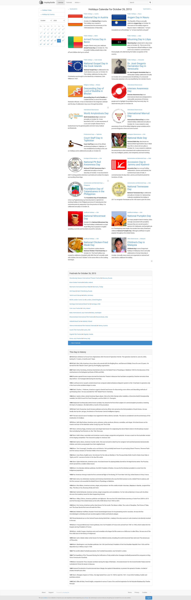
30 (48, 44)
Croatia (91, 334)
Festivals (69, 2)
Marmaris (95, 287)
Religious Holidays (89, 85)
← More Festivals (75, 343)
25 (55, 40)
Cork (83, 308)
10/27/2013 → (147, 9)
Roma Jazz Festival (76, 338)
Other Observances (132, 238)
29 (45, 44)
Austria (105, 325)
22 (45, 40)
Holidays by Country (48, 14)
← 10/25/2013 (72, 9)
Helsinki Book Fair (75, 321)
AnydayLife (66, 592)
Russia (110, 278)
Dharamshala (100, 317)
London (89, 299)
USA (89, 330)
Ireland (90, 282)
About (44, 592)
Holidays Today (47, 10)
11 (55, 33)
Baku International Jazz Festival (79, 312)
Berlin (85, 295)
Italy (88, 338)
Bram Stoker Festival (76, 282)
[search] (150, 2)
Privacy (137, 592)
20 (63, 36)
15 (45, 36)
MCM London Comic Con (77, 299)
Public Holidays (88, 14)
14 (41, 36)
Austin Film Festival (75, 330)
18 (55, 36)
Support (51, 592)
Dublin (86, 282)
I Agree (149, 598)
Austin (85, 330)
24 (52, 40)
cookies (45, 598)
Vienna (100, 325)
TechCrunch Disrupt (76, 295)
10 (52, 33)
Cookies (144, 592)
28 (41, 44)
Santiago (94, 304)
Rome (85, 338)
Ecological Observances (134, 134)
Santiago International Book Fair (80, 304)
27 (63, 40)
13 (63, 33)
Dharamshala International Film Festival (82, 317)
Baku (92, 312)
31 (52, 44)
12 (59, 33)
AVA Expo (72, 291)
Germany (90, 295)
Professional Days (89, 134)
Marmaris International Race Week (80, 287)
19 (59, 36)
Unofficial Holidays (89, 212)
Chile (98, 304)
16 (48, 36)
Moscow (104, 278)
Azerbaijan (98, 312)
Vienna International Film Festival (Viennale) (83, 325)
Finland (90, 321)
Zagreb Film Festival (76, 334)
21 (41, 40)
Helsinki (84, 321)
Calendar (60, 2)
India (106, 317)
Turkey (101, 287)
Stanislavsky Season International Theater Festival (85, 278)
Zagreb (86, 334)
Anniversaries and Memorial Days (136, 158)
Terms (130, 592)
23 (48, 40)
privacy (86, 598)
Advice (77, 2)
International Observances (134, 85)
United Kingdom (97, 299)
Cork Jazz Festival (75, 308)
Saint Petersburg (82, 291)
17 (52, 36)
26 (59, 40)
